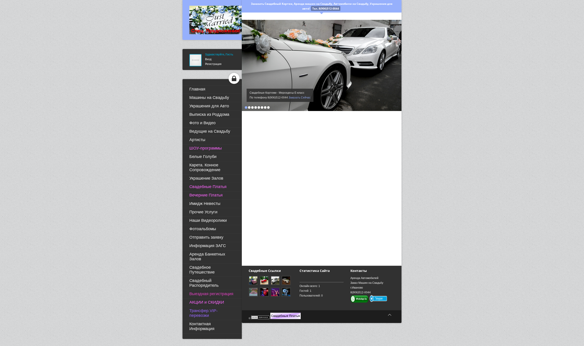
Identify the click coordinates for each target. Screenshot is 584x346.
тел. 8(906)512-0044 (325, 8)
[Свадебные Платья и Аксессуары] (285, 318)
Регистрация (213, 64)
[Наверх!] (389, 314)
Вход (208, 59)
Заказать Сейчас (299, 97)
